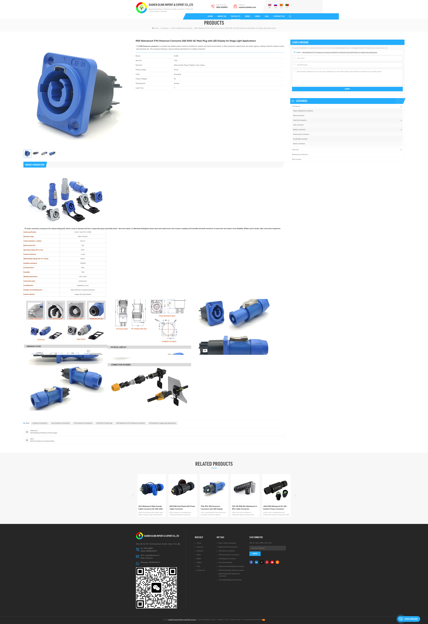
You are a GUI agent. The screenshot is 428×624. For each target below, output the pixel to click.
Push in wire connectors (227, 543)
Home (210, 16)
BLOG (199, 559)
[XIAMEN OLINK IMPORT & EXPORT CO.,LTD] (141, 7)
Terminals (295, 150)
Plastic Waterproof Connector (303, 111)
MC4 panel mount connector (229, 555)
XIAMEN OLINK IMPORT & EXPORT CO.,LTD (171, 5)
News (247, 16)
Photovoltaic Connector (301, 134)
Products (235, 16)
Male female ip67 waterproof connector (229, 575)
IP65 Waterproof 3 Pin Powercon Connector (130, 423)
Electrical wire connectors (228, 547)
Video (257, 16)
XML (226, 620)
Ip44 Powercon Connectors (61, 423)
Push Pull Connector (299, 120)
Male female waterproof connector (231, 566)
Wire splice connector (227, 551)
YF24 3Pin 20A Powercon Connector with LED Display (180, 508)
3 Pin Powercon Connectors (83, 423)
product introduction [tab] (34, 164)
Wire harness (296, 159)
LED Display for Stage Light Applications (162, 423)
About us (222, 16)
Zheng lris (149, 558)
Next (294, 495)
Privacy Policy (235, 620)
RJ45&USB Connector (300, 139)
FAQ (267, 16)
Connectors (165, 28)
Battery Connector (299, 129)
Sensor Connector (299, 143)
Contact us (278, 16)
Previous (133, 495)
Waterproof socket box (300, 154)
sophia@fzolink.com (247, 7)
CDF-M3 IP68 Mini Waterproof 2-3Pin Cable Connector (213, 508)
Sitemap (220, 620)
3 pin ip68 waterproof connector (230, 580)
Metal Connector (298, 115)
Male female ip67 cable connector (231, 570)
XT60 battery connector (227, 559)
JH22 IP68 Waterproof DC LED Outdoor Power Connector (243, 508)
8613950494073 (151, 551)
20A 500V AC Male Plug (104, 423)
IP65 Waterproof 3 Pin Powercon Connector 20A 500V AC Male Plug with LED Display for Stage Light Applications (339, 52)
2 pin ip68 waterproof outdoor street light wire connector (275, 508)
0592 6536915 (221, 7)
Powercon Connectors (40, 423)
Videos (199, 562)
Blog (214, 620)
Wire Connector (298, 125)
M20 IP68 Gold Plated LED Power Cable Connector (151, 508)
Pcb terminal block (225, 562)
